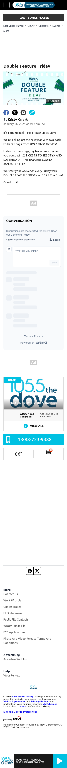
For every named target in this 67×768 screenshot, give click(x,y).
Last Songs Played (13, 25)
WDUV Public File (14, 625)
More (6, 31)
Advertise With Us (15, 659)
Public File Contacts (16, 619)
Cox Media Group (23, 696)
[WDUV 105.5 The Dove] (33, 4)
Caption (53, 100)
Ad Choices (50, 704)
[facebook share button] (6, 112)
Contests (43, 25)
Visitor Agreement (14, 701)
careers (22, 706)
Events (56, 25)
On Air (31, 25)
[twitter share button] (15, 112)
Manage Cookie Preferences (20, 711)
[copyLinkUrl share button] (32, 112)
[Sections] (7, 5)
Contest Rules (12, 606)
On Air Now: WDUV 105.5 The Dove (34, 403)
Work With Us (12, 600)
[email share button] (23, 112)
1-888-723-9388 (35, 439)
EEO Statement (13, 613)
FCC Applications (14, 632)
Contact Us (10, 594)
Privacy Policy (39, 701)
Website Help (11, 675)
